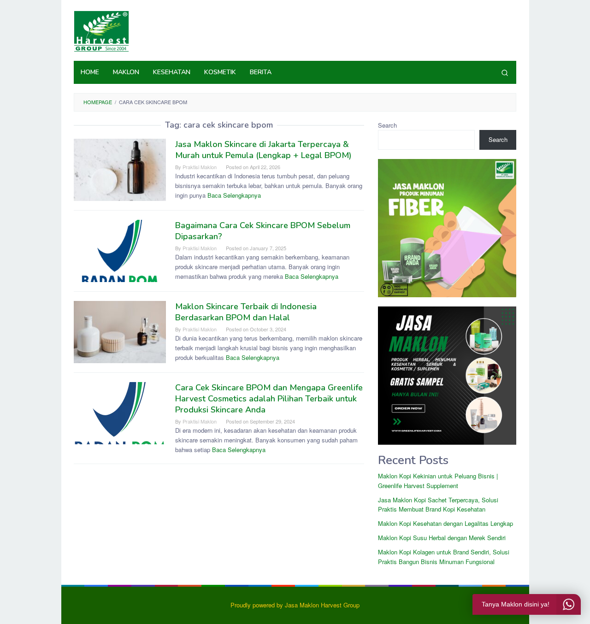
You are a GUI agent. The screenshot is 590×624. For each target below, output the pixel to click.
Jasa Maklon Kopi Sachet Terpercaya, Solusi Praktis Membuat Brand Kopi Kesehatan (438, 504)
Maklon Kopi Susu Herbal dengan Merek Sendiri (442, 537)
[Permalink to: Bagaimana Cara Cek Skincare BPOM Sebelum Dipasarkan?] (120, 250)
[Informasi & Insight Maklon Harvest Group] (101, 30)
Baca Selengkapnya (234, 195)
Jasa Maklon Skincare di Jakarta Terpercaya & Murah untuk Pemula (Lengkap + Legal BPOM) (263, 150)
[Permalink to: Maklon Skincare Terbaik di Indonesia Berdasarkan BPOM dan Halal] (120, 331)
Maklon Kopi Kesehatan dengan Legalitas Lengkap (445, 523)
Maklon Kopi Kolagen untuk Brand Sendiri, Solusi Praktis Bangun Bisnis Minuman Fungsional (443, 556)
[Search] (504, 72)
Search (387, 125)
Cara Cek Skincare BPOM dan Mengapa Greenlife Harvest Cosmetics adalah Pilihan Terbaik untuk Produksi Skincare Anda (269, 398)
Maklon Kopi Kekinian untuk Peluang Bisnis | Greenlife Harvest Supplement (438, 480)
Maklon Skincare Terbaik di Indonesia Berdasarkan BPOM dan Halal (246, 312)
